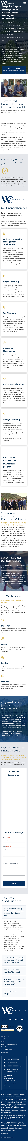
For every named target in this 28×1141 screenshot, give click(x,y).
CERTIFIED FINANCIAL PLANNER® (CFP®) (10, 462)
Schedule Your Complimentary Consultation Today (14, 71)
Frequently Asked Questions (9, 1044)
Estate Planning (11, 282)
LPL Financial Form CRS (7, 1137)
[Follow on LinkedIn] (16, 1019)
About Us (3, 1039)
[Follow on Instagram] (10, 1019)
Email (7, 846)
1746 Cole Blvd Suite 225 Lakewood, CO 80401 (13, 1070)
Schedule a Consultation (8, 1049)
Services (3, 1041)
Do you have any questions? (10, 863)
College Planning (11, 419)
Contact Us (4, 1047)
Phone (7, 855)
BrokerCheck (22, 1096)
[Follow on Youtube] (22, 1019)
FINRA (7, 1119)
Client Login (4, 1052)
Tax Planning (9, 313)
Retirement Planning (13, 384)
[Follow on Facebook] (4, 1019)
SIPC (11, 1119)
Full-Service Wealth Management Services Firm (12, 242)
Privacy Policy (4, 1133)
